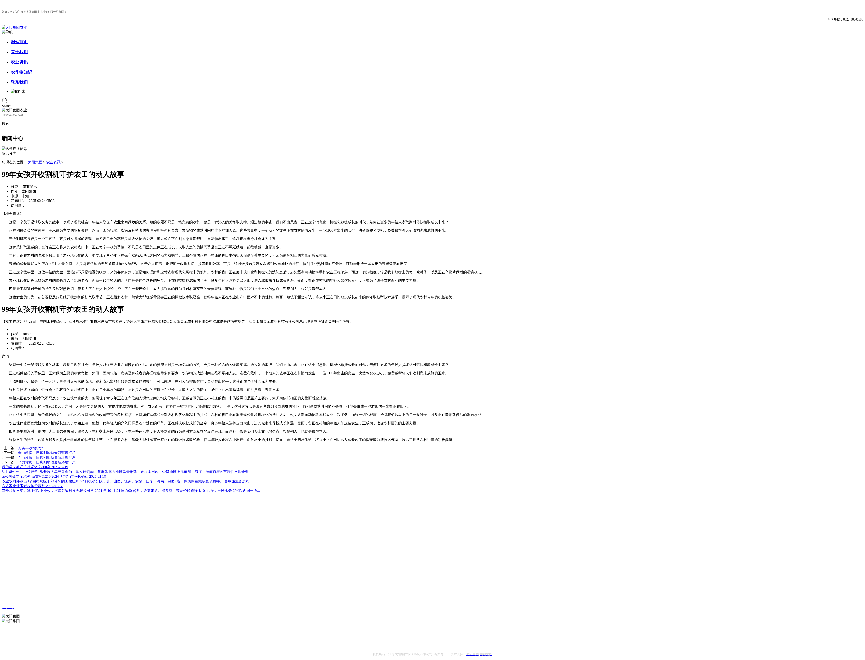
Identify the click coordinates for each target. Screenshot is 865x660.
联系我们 (19, 82)
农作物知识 (21, 72)
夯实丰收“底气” (30, 448)
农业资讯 (19, 61)
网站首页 (19, 41)
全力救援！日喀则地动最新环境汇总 (47, 453)
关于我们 (19, 51)
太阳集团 (35, 162)
